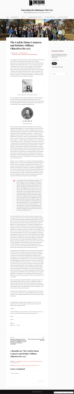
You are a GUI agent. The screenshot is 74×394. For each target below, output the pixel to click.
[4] (21, 227)
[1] (23, 141)
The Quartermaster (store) (50, 17)
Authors (23, 17)
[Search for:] (60, 74)
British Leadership (17, 54)
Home (8, 17)
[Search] (66, 74)
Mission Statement (14, 17)
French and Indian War (32, 54)
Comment (40, 381)
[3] (30, 210)
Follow (54, 63)
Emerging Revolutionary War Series (35, 17)
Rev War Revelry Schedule (62, 17)
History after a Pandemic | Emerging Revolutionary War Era (27, 365)
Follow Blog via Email (58, 50)
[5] (33, 262)
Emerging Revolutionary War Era (37, 10)
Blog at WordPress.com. (37, 391)
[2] (21, 157)
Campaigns (24, 54)
